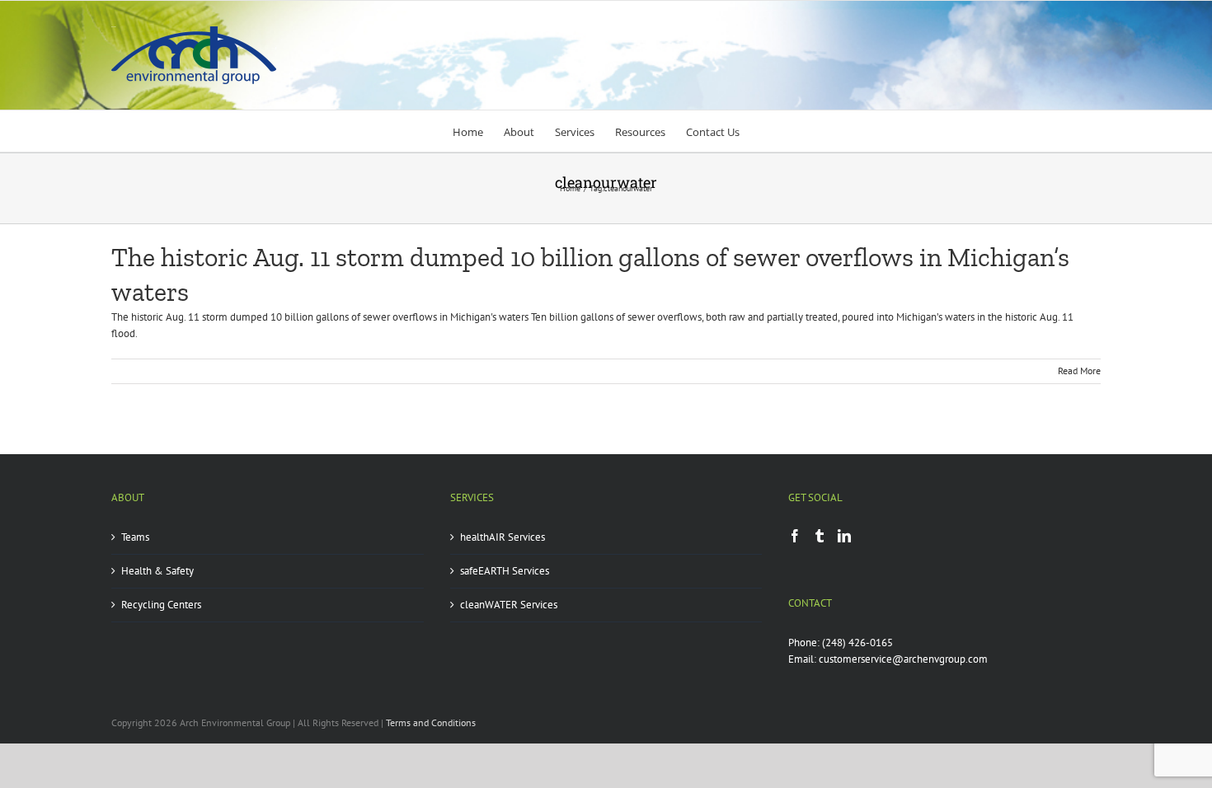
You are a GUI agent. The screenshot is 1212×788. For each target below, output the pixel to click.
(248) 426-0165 (857, 643)
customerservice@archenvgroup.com (903, 659)
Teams (135, 537)
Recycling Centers (161, 605)
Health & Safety (157, 571)
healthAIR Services (502, 537)
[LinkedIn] (844, 535)
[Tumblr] (819, 535)
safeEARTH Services (504, 571)
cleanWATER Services (508, 605)
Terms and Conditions (431, 722)
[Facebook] (794, 535)
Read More (1079, 370)
